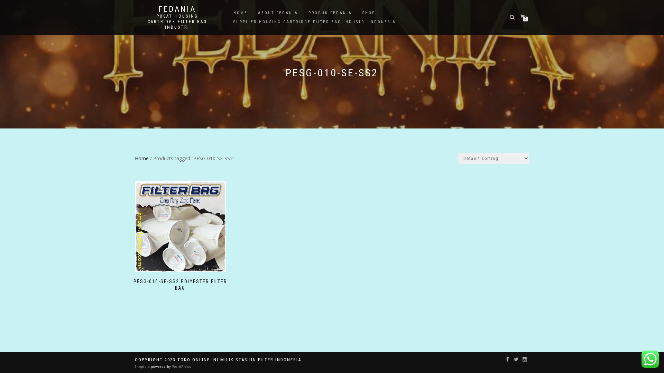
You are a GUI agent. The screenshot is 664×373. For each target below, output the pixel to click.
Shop (368, 13)
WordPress (181, 366)
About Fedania (278, 13)
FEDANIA (177, 9)
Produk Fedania (330, 13)
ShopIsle (143, 366)
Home (240, 13)
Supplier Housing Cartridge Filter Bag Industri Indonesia (314, 22)
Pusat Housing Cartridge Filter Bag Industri (177, 22)
